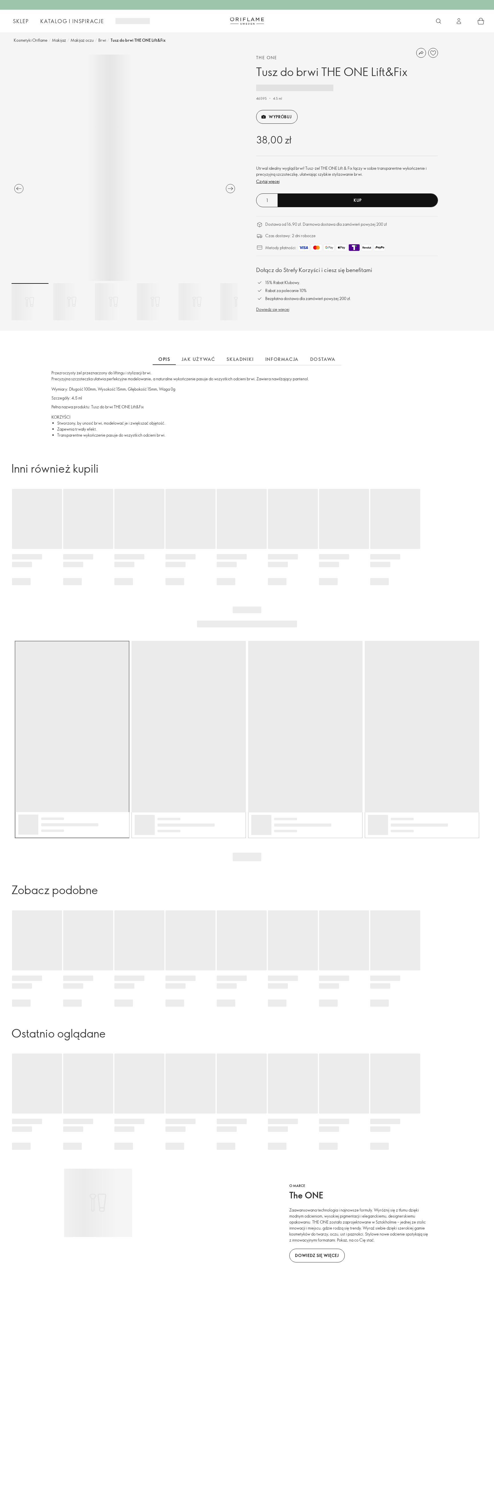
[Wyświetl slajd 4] (155, 301)
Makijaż (59, 40)
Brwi (102, 40)
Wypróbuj (280, 116)
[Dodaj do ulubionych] (433, 53)
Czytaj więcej (268, 181)
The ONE (266, 57)
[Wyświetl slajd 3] (113, 301)
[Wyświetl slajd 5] (197, 301)
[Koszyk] (481, 21)
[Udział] (421, 53)
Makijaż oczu (82, 40)
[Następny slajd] (230, 188)
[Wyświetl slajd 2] (71, 301)
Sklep (21, 21)
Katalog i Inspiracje (72, 21)
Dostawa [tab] (323, 359)
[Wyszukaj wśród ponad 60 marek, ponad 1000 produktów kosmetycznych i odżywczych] (438, 21)
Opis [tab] (164, 359)
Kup (358, 200)
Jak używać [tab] (198, 359)
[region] (124, 168)
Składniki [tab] (240, 359)
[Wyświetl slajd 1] (30, 301)
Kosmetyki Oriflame (30, 40)
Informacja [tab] (282, 359)
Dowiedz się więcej (272, 309)
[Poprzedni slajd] (18, 188)
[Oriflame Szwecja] (247, 21)
